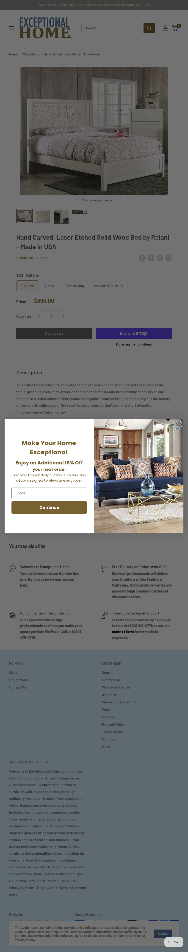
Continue (49, 507)
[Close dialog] (178, 425)
